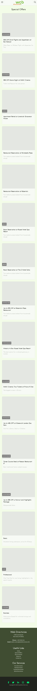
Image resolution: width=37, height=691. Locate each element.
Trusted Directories (18, 669)
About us (18, 656)
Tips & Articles (18, 654)
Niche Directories (18, 671)
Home (18, 651)
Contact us (18, 658)
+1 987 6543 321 (21, 640)
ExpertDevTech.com (23, 685)
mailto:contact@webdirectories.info (20, 642)
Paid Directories (18, 667)
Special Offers (18, 652)
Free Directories (18, 666)
